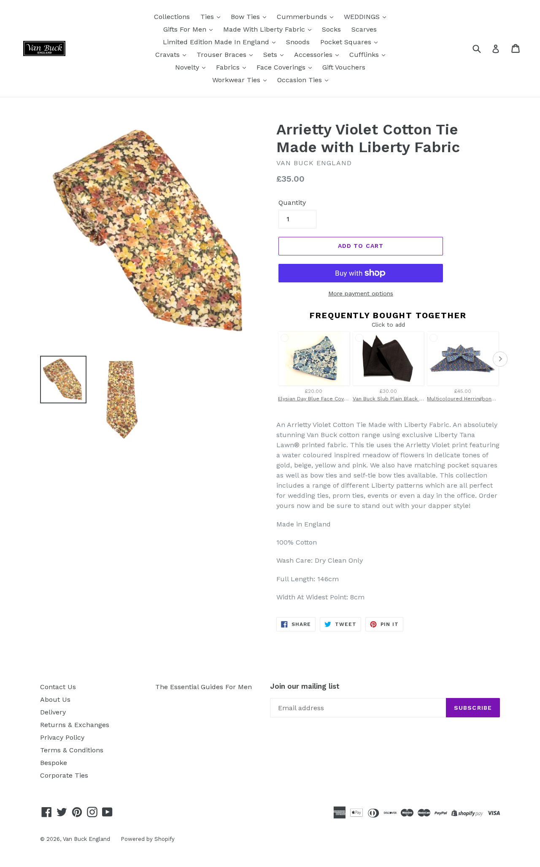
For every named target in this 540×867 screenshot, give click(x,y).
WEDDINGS (363, 17)
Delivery (53, 712)
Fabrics (229, 67)
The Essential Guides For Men (203, 687)
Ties (208, 17)
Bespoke (53, 763)
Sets (271, 55)
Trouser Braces (222, 55)
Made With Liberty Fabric (265, 29)
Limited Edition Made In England (217, 42)
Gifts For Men (185, 29)
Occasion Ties (300, 80)
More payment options (360, 293)
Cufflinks (365, 55)
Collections (172, 17)
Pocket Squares (346, 42)
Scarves (364, 29)
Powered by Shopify (148, 839)
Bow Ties (246, 17)
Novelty (188, 67)
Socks (331, 29)
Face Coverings (282, 67)
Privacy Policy (62, 737)
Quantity (292, 203)
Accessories (314, 55)
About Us (55, 699)
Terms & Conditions (71, 750)
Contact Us (58, 687)
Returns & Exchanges (74, 725)
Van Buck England (86, 839)
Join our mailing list (305, 686)
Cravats (168, 55)
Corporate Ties (64, 775)
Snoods (298, 42)
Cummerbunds (303, 17)
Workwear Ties (237, 80)
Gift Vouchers (343, 67)
